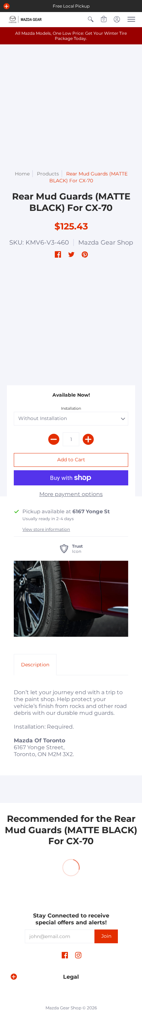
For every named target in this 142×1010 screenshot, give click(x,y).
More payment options (71, 494)
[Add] (88, 439)
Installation (71, 408)
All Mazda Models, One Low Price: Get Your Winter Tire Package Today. (71, 36)
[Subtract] (53, 439)
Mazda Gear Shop (105, 242)
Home (22, 174)
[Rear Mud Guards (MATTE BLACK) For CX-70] (71, 599)
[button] (6, 6)
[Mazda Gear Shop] (26, 19)
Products (48, 174)
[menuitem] (90, 19)
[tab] (35, 664)
